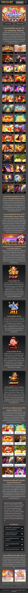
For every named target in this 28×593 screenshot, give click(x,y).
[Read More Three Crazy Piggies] (20, 460)
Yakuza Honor (20, 443)
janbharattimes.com (20, 488)
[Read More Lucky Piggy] (7, 438)
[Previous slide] (4, 577)
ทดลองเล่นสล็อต (18, 590)
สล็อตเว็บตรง (8, 254)
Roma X (8, 476)
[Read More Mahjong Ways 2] (20, 428)
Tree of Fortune (20, 454)
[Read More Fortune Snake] (20, 471)
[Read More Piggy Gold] (7, 449)
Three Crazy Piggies (20, 465)
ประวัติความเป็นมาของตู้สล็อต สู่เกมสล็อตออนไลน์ (7, 579)
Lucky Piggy (8, 443)
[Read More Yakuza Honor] (20, 438)
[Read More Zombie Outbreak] (7, 460)
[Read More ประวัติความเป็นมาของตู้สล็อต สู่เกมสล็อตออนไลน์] (7, 573)
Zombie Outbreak (7, 465)
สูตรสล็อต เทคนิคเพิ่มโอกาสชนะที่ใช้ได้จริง (20, 579)
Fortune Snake (20, 476)
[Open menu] (25, 2)
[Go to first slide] (23, 577)
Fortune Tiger (7, 433)
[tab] (12, 585)
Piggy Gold (8, 454)
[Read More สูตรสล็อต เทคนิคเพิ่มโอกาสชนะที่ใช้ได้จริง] (20, 573)
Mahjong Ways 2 (20, 433)
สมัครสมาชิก (19, 2)
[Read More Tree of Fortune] (20, 449)
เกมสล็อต (15, 250)
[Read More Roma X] (7, 471)
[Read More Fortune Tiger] (7, 428)
